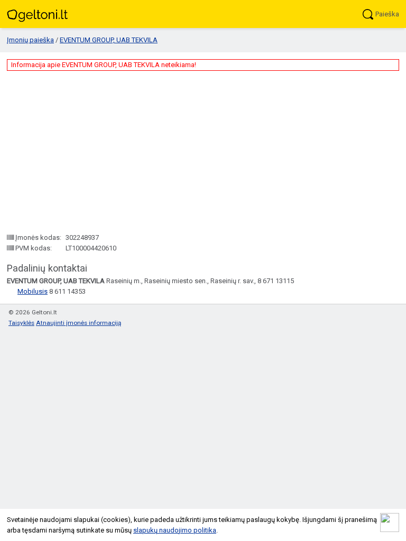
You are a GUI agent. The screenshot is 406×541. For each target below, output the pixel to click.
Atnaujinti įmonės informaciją (78, 323)
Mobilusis (32, 291)
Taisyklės (21, 323)
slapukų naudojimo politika (174, 530)
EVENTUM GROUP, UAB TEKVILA (109, 40)
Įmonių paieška (30, 40)
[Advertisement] (203, 152)
